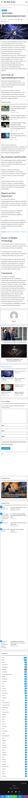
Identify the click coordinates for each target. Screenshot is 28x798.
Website (3, 436)
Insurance (4, 726)
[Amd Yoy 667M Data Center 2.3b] (21, 373)
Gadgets (4, 752)
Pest (3, 771)
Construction (5, 712)
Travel (3, 695)
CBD (3, 719)
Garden (4, 769)
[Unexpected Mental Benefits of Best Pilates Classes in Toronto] (5, 117)
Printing (4, 776)
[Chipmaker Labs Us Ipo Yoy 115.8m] (7, 373)
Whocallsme (5, 707)
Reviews (4, 745)
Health (3, 676)
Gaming (4, 714)
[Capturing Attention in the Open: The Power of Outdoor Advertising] (5, 644)
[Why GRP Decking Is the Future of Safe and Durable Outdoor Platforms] (5, 108)
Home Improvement (7, 674)
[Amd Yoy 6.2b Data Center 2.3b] (7, 387)
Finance (4, 716)
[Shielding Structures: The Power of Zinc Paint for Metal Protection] (5, 135)
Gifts (3, 733)
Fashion (4, 688)
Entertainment (5, 735)
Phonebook (5, 664)
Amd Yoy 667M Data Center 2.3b (20, 379)
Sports (3, 724)
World (3, 662)
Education (4, 697)
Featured (4, 747)
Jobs (3, 738)
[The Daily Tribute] (10, 2)
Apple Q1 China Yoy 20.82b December (19, 393)
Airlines (4, 759)
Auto (3, 700)
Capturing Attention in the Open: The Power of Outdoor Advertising (18, 643)
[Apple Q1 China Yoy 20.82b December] (21, 387)
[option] (14, 490)
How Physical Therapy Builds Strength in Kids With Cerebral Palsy (18, 515)
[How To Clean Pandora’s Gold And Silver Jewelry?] (5, 509)
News (3, 686)
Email (2, 430)
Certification (5, 766)
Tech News (9, 7)
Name (3, 425)
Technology (5, 667)
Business (4, 669)
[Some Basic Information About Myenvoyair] (5, 525)
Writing (4, 764)
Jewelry (4, 740)
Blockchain (4, 679)
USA (3, 657)
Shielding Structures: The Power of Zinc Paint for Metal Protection (18, 135)
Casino (3, 742)
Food (3, 709)
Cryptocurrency (6, 705)
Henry (5, 19)
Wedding (4, 754)
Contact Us (16, 788)
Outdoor (4, 761)
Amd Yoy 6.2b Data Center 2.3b (6, 393)
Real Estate (5, 693)
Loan (3, 721)
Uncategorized (5, 702)
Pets (3, 728)
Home (4, 7)
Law (3, 683)
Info (3, 660)
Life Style (4, 681)
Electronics (5, 731)
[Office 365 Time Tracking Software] (5, 584)
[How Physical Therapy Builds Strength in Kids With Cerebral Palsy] (5, 517)
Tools (3, 750)
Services (4, 690)
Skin (3, 757)
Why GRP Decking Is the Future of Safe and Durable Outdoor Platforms (19, 108)
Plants (3, 773)
